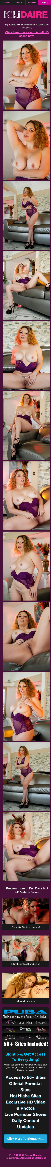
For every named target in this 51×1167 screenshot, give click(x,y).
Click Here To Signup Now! (26, 1138)
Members (32, 3)
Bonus (19, 3)
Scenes (6, 3)
